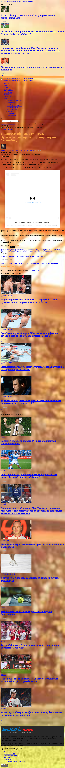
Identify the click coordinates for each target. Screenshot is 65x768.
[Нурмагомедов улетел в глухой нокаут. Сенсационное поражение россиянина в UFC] (16, 395)
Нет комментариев (27, 150)
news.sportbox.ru (15, 245)
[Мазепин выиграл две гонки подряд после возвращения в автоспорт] (5, 63)
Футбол (7, 85)
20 (1, 375)
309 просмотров (6, 150)
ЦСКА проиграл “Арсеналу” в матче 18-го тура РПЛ (23, 256)
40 (1, 308)
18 (1, 483)
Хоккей (7, 87)
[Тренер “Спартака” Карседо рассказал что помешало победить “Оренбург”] (16, 639)
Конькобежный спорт (14, 106)
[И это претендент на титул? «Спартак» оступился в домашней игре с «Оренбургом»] (16, 673)
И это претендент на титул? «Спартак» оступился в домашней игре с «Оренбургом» (29, 680)
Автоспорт (8, 96)
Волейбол (8, 93)
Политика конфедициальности (14, 761)
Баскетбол (8, 89)
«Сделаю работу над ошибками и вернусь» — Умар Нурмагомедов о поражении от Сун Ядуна (29, 301)
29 (1, 653)
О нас (6, 752)
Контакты (7, 759)
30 (1, 586)
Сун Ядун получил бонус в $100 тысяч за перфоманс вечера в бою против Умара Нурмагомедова (29, 334)
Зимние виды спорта (14, 100)
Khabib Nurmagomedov (21, 225)
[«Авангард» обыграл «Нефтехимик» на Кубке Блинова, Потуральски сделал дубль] (16, 707)
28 (1, 687)
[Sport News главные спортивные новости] (18, 733)
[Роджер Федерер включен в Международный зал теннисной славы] (5, 11)
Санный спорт (12, 109)
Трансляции (11, 115)
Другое (6, 98)
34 (1, 409)
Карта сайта (8, 757)
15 (1, 449)
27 (1, 519)
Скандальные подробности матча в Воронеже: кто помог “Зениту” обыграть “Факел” (29, 476)
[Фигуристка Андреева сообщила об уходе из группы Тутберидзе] (16, 572)
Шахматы (10, 113)
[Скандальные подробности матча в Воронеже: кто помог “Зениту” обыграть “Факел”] (5, 28)
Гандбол (10, 111)
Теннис (7, 95)
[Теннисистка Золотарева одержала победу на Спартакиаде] (16, 606)
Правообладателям (10, 756)
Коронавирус (11, 102)
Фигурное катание (13, 104)
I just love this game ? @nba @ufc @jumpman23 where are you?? (32, 222)
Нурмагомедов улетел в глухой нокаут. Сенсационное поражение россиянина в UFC (31, 401)
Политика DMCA (9, 754)
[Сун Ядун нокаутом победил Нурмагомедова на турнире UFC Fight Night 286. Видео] (16, 361)
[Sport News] (17, 2)
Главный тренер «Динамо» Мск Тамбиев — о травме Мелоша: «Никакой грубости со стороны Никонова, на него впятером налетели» (30, 51)
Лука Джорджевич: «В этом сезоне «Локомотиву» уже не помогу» (29, 263)
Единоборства (9, 91)
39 (1, 342)
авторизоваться (37, 270)
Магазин (7, 83)
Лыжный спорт (12, 108)
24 (1, 553)
